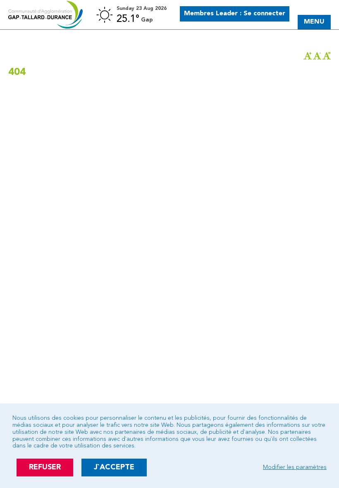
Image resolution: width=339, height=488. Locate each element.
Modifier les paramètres (295, 467)
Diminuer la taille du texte (317, 56)
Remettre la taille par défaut (326, 56)
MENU (314, 22)
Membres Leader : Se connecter (234, 13)
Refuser (45, 467)
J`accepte (114, 467)
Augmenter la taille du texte (307, 56)
